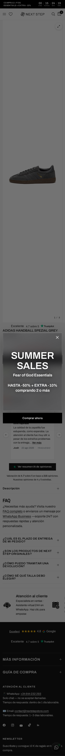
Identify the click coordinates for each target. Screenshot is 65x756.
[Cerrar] (57, 337)
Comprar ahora (32, 418)
